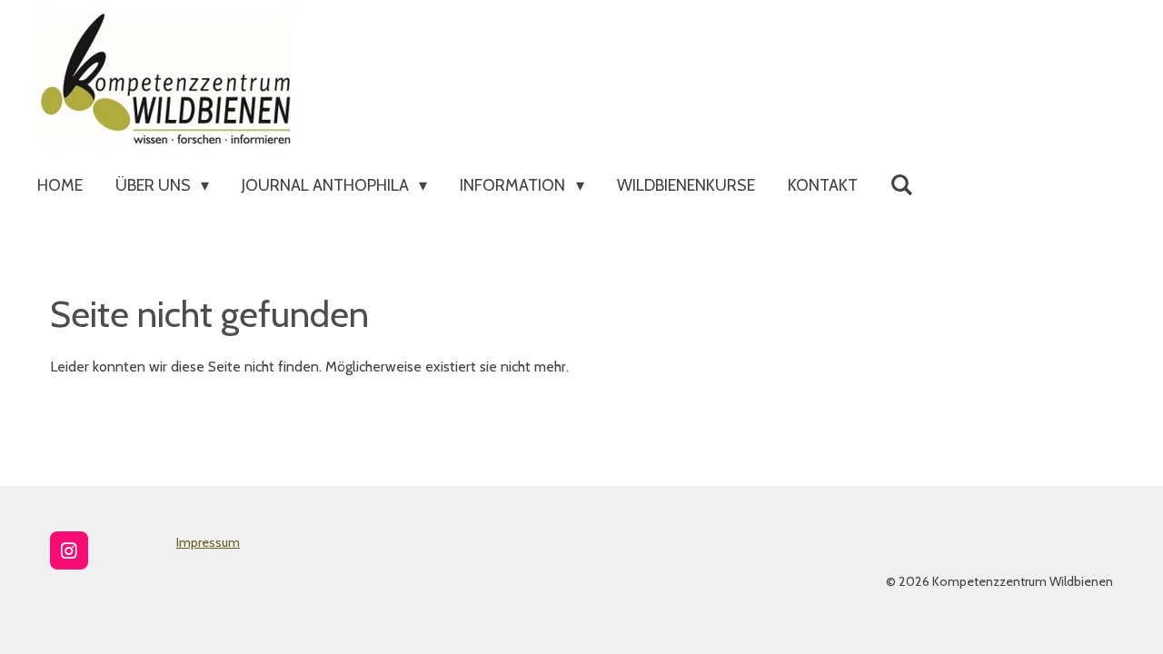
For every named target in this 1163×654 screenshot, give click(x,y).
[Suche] (902, 185)
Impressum (208, 542)
